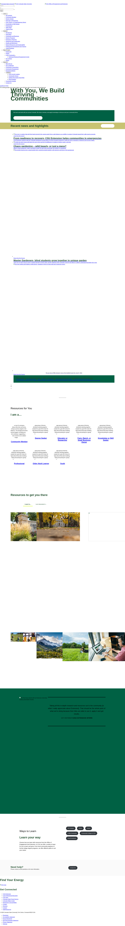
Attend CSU (17, 545)
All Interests (9, 32)
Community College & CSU (88, 833)
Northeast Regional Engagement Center (19, 57)
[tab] (28, 504)
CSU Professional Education (10, 895)
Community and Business (12, 36)
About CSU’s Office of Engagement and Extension (28, 118)
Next (64, 511)
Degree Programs (10, 38)
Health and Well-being (11, 43)
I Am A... (5, 13)
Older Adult (9, 27)
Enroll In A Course (98, 665)
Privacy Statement (7, 922)
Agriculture (8, 34)
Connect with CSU (72, 624)
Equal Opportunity (7, 918)
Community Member (11, 17)
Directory (5, 906)
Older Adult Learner (41, 463)
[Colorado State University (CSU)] (7, 4)
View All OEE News (108, 125)
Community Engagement (12, 69)
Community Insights (11, 81)
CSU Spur (5, 897)
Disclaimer (5, 915)
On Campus (9, 58)
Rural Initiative (12, 79)
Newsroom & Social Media (10, 902)
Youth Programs (10, 48)
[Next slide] (11, 388)
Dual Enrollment (72, 838)
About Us (5, 62)
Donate (40, 662)
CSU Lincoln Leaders (14, 74)
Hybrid (7, 53)
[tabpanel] (62, 595)
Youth (62, 463)
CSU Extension (7, 894)
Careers (5, 907)
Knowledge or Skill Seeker (12, 24)
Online (7, 60)
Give (7, 85)
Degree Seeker (10, 19)
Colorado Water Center (9, 901)
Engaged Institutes (10, 70)
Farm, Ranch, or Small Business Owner (16, 22)
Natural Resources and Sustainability (15, 44)
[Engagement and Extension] (38, 4)
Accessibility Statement (9, 917)
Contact (5, 904)
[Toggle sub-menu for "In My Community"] (15, 55)
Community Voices (13, 76)
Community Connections (12, 67)
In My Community (10, 55)
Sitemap (5, 924)
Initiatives (8, 72)
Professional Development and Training (16, 46)
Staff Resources (7, 909)
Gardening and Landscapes (13, 41)
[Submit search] (14, 9)
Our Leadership (10, 65)
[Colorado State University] (3, 885)
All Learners (9, 15)
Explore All (8, 51)
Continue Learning (98, 545)
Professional (9, 25)
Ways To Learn (6, 50)
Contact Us (9, 82)
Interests (5, 31)
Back (2, 10)
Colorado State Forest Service (10, 899)
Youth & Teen (9, 29)
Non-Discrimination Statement (10, 920)
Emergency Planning (11, 39)
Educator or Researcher (12, 20)
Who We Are (9, 63)
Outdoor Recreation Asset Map (16, 77)
